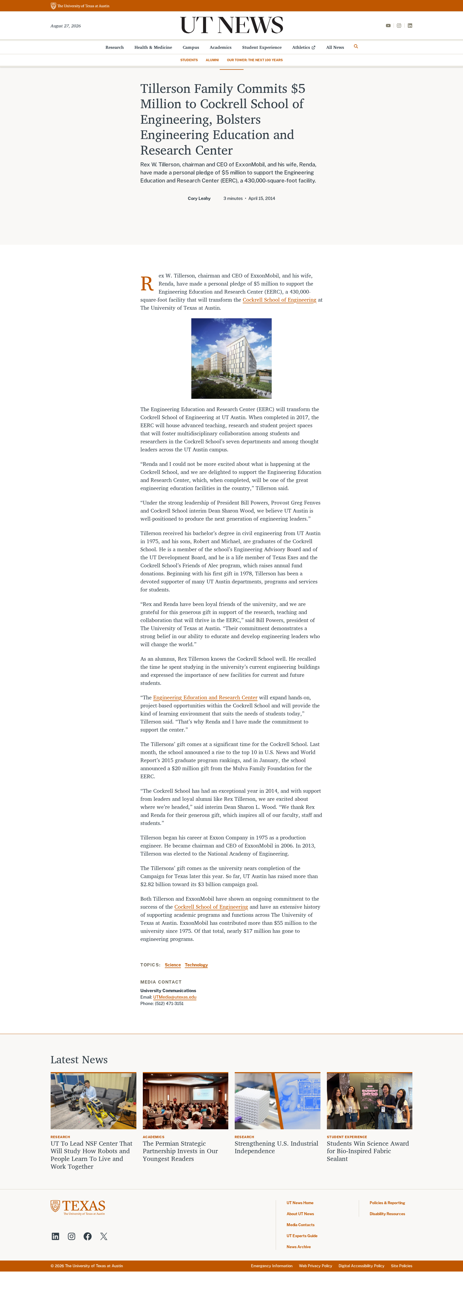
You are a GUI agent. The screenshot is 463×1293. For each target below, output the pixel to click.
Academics (221, 47)
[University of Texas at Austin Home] (80, 6)
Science (173, 964)
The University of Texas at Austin (94, 1266)
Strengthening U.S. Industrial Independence (276, 1147)
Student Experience (262, 47)
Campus (191, 47)
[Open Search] (356, 46)
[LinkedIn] (410, 25)
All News (335, 47)
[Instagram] (399, 25)
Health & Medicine (153, 47)
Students (189, 60)
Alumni (212, 60)
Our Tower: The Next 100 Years (255, 60)
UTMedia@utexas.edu (174, 997)
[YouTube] (388, 25)
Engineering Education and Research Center (205, 697)
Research (115, 47)
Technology (196, 964)
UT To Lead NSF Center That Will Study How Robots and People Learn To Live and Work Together (91, 1154)
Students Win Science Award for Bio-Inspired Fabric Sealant (368, 1151)
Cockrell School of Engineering (279, 299)
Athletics (301, 47)
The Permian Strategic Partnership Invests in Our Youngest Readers (180, 1151)
